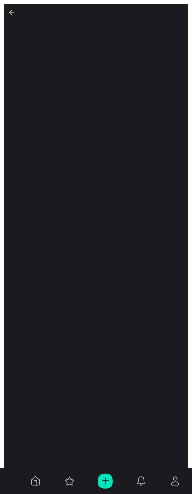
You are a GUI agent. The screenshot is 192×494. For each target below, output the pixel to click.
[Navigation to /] (35, 481)
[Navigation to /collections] (69, 481)
